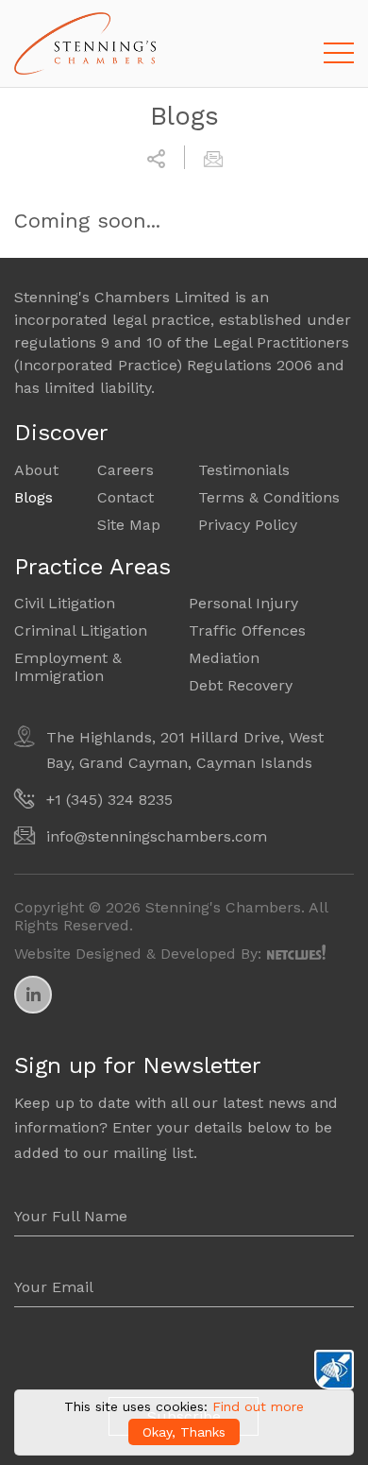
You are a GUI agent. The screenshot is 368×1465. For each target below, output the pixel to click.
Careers (125, 470)
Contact (125, 497)
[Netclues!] (296, 952)
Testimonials (244, 470)
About (36, 470)
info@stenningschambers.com (156, 836)
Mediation (224, 658)
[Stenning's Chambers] (85, 43)
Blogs (33, 497)
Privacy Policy (247, 525)
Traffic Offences (247, 630)
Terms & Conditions (269, 497)
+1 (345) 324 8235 (109, 800)
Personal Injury (243, 603)
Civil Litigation (64, 603)
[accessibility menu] (334, 1369)
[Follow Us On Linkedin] (33, 995)
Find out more (258, 1406)
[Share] (155, 156)
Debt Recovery (241, 685)
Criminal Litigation (80, 630)
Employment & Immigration (68, 667)
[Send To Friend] (213, 156)
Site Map (128, 525)
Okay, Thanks (184, 1431)
